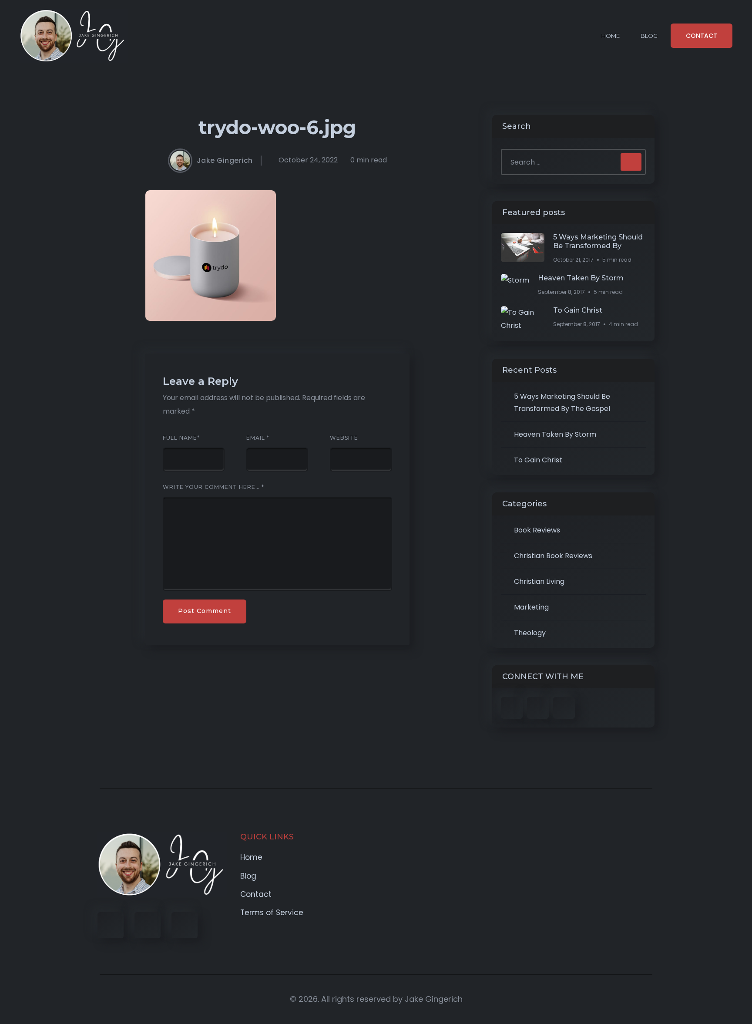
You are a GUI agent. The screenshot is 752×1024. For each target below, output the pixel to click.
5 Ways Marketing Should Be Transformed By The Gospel (562, 402)
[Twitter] (147, 925)
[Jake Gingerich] (74, 36)
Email (257, 438)
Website (344, 438)
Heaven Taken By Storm (581, 278)
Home (610, 35)
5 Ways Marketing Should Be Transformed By (598, 241)
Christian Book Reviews (553, 556)
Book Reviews (537, 530)
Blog (649, 35)
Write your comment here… (213, 487)
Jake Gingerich (225, 160)
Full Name (181, 438)
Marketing (531, 607)
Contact (256, 894)
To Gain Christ (577, 310)
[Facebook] (110, 925)
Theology (530, 633)
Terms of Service (271, 912)
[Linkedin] (184, 925)
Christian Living (539, 581)
